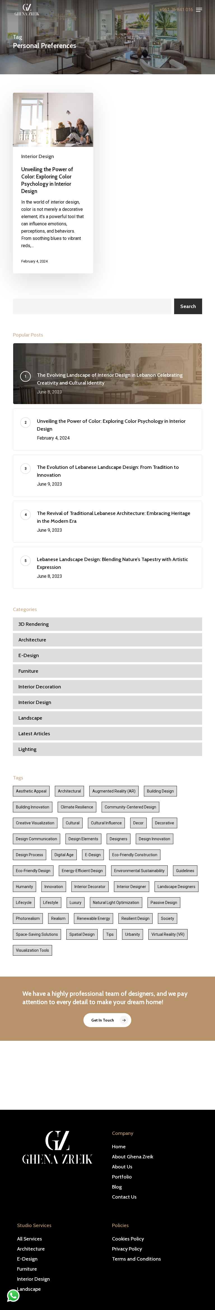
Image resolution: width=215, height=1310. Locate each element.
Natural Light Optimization (116, 902)
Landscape (30, 718)
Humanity (24, 886)
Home (119, 1147)
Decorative (164, 823)
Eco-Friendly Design (33, 870)
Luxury (75, 902)
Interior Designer (131, 886)
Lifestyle (50, 902)
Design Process (29, 855)
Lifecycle (24, 902)
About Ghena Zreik (132, 1157)
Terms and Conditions (136, 1259)
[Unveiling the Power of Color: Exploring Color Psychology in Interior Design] (53, 183)
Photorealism (28, 918)
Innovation (54, 886)
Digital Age (64, 855)
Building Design (160, 791)
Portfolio (122, 1177)
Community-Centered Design (130, 807)
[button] (199, 10)
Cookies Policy (128, 1239)
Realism (58, 918)
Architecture (32, 640)
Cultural (73, 823)
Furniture (28, 671)
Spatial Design (82, 934)
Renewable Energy (93, 918)
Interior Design (37, 156)
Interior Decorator (90, 886)
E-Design (28, 655)
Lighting (27, 749)
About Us (122, 1167)
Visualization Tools (32, 950)
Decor (138, 823)
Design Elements (83, 839)
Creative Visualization (35, 823)
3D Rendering (33, 624)
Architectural (69, 791)
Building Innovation (32, 807)
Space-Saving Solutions (37, 934)
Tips (110, 934)
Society (167, 918)
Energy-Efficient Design (82, 870)
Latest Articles (34, 734)
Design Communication (36, 839)
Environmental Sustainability (139, 870)
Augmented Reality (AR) (113, 791)
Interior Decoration (39, 687)
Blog (117, 1187)
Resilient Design (135, 918)
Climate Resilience (77, 807)
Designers (118, 839)
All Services (29, 1239)
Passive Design (164, 902)
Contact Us (124, 1197)
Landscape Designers (176, 886)
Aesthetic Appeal (31, 791)
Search (188, 306)
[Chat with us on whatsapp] (13, 1300)
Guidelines (185, 870)
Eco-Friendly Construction (134, 855)
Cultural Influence (106, 823)
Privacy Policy (127, 1249)
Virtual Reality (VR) (167, 934)
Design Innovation (154, 839)
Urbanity (132, 934)
